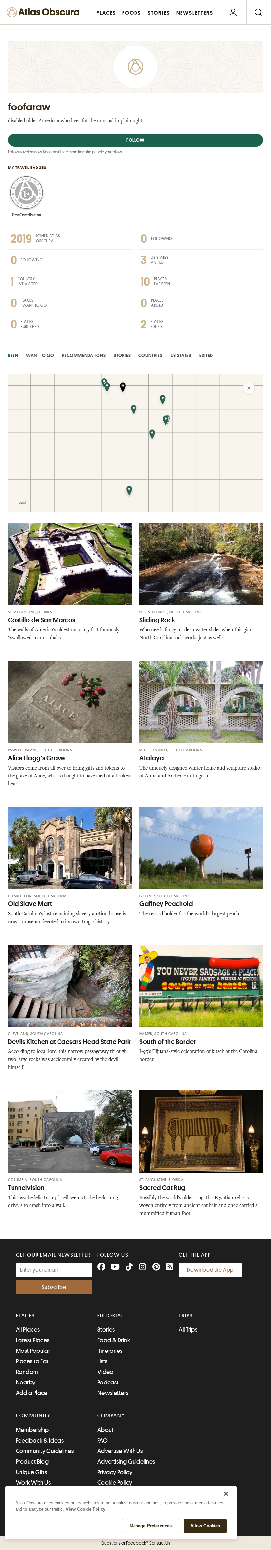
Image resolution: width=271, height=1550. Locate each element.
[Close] (226, 1493)
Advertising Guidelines (126, 1461)
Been (13, 355)
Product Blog (32, 1461)
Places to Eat (32, 1361)
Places (25, 1315)
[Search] (258, 12)
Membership (32, 1430)
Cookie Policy (114, 1482)
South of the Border (167, 1041)
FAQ (102, 1440)
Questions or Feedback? (135, 1543)
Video (105, 1372)
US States (181, 355)
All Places (28, 1329)
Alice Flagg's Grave (36, 758)
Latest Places (33, 1340)
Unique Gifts (31, 1472)
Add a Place (32, 1393)
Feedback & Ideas (40, 1440)
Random (27, 1372)
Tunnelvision (26, 1187)
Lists (102, 1361)
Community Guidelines (45, 1451)
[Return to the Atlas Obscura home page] (45, 12)
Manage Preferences (151, 1525)
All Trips (188, 1329)
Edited (206, 355)
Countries (150, 355)
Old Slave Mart (30, 903)
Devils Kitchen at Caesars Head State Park (69, 1041)
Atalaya (151, 758)
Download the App (210, 1270)
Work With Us (33, 1482)
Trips (186, 1315)
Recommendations (84, 355)
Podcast (108, 1382)
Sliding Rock (157, 620)
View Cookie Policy (85, 1509)
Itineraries (110, 1350)
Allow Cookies (205, 1525)
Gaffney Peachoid (166, 903)
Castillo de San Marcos (41, 620)
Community (33, 1415)
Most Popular (33, 1350)
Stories (122, 355)
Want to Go (40, 355)
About (105, 1430)
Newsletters (113, 1393)
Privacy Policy (114, 1472)
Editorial (110, 1315)
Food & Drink (113, 1340)
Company (111, 1415)
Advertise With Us (120, 1451)
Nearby (26, 1382)
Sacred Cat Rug (162, 1187)
